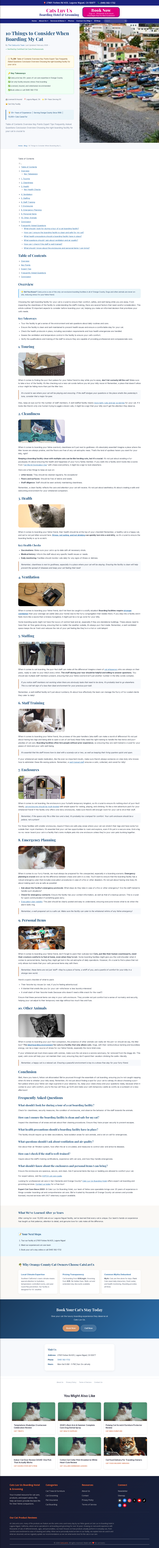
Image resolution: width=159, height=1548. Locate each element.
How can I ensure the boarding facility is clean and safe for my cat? (54, 232)
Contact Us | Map (84, 21)
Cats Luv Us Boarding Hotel (94, 1181)
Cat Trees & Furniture (55, 1491)
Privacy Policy (71, 1382)
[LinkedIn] (120, 1505)
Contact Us (98, 1382)
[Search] (125, 21)
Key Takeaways (31, 174)
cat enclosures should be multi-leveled (42, 806)
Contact (85, 1495)
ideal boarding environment (40, 1045)
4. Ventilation (26, 194)
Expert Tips (26, 269)
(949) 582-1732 (107, 2)
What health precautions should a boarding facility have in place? (53, 236)
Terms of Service (85, 1382)
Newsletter (123, 1491)
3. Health (25, 186)
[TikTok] (144, 1500)
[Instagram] (129, 1500)
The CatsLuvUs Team (16, 45)
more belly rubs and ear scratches (109, 403)
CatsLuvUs (64, 1543)
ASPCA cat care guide (52, 1176)
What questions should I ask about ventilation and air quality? (51, 240)
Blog (25, 146)
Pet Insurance (52, 1500)
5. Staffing (25, 198)
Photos (71, 21)
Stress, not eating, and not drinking (68, 535)
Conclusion (26, 222)
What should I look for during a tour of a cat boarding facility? (51, 228)
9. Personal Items (29, 214)
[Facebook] (125, 1500)
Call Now (89, 1328)
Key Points (25, 265)
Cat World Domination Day (35, 465)
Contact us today (43, 1184)
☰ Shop (97, 21)
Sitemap (121, 1495)
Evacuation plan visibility (31, 901)
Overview (25, 171)
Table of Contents (29, 167)
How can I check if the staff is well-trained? (43, 244)
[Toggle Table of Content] (20, 164)
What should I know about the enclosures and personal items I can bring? (57, 248)
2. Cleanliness (27, 182)
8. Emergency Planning (31, 210)
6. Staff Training (28, 202)
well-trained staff (76, 762)
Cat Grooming (52, 1495)
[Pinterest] (125, 1505)
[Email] (120, 1500)
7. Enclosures (27, 206)
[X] (134, 1500)
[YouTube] (139, 1500)
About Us (43, 21)
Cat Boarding (51, 1504)
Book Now (71, 1328)
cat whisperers (110, 669)
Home (34, 21)
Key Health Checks (32, 189)
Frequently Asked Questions (33, 225)
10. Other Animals (29, 218)
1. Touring (25, 179)
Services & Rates (58, 21)
